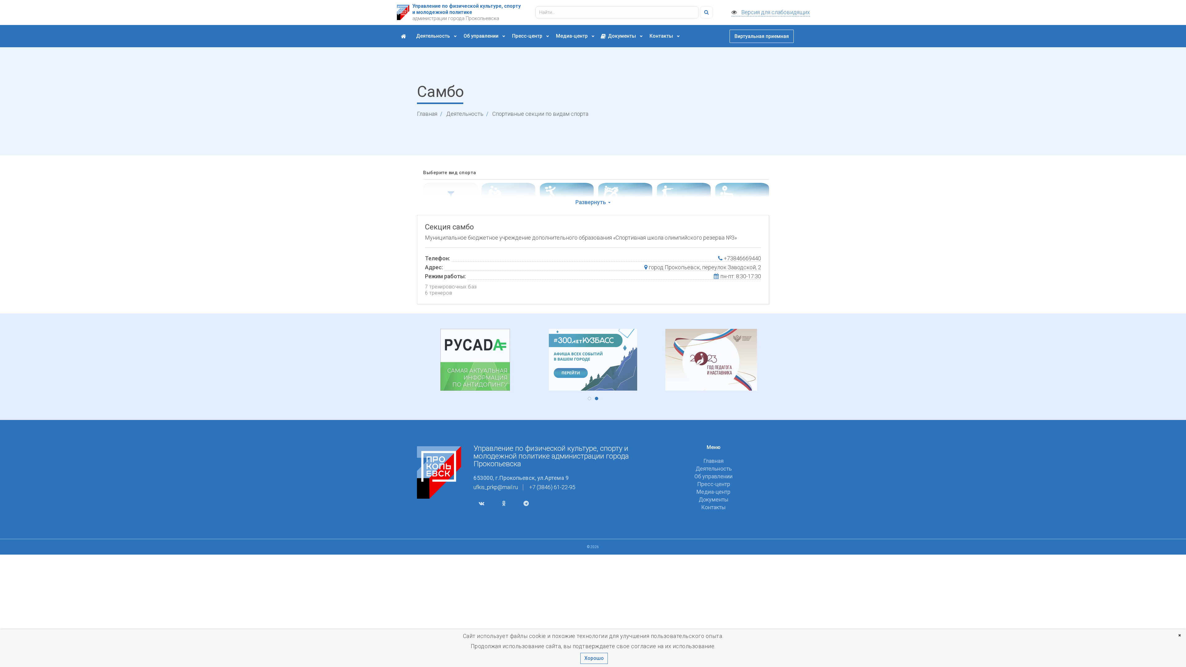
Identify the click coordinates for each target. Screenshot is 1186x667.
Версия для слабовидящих (775, 12)
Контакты (662, 36)
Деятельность (433, 36)
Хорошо (594, 658)
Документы (622, 36)
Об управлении (482, 36)
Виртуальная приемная (761, 36)
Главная (427, 114)
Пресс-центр (528, 36)
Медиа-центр (572, 36)
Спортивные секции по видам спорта (540, 114)
